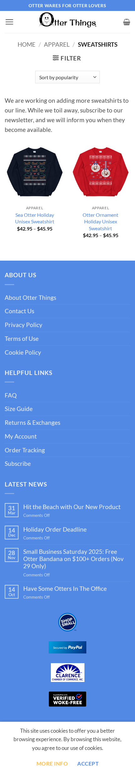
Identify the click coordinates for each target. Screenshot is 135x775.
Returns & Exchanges (32, 422)
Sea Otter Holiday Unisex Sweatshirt (34, 218)
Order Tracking (25, 450)
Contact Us (19, 311)
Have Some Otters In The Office (65, 588)
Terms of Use (22, 338)
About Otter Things (30, 297)
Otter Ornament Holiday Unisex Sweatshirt (100, 221)
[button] (9, 21)
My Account (21, 436)
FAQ (11, 395)
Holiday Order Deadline (55, 529)
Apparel (57, 44)
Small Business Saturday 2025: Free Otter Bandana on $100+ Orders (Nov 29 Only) (73, 559)
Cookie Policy (23, 352)
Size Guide (19, 408)
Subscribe (18, 463)
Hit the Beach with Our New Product (72, 506)
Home (26, 44)
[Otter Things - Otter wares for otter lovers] (67, 22)
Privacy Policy (23, 324)
